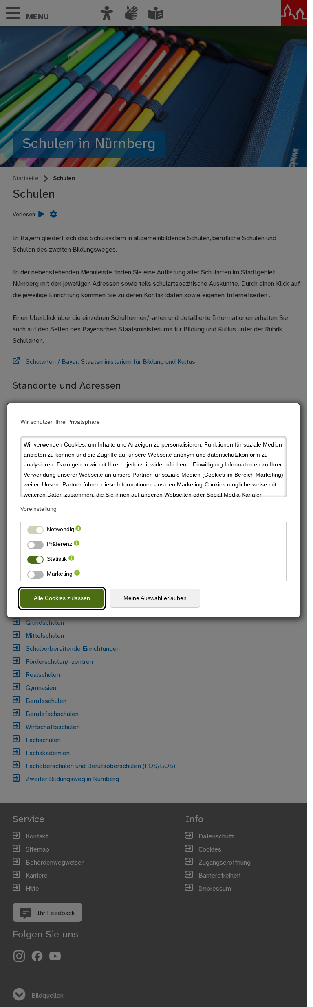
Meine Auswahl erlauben (155, 598)
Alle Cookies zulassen (62, 598)
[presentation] (78, 529)
